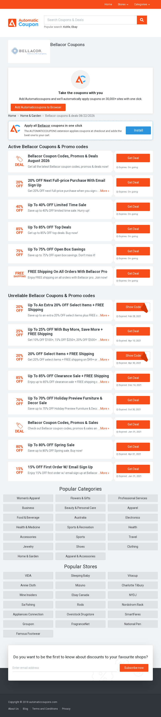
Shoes (80, 546)
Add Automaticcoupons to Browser (38, 107)
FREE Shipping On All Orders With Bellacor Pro (67, 271)
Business (28, 508)
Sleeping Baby (80, 575)
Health (133, 527)
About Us (13, 708)
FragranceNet (80, 624)
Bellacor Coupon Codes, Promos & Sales (63, 422)
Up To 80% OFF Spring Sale (51, 445)
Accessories (28, 537)
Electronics (133, 517)
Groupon (28, 624)
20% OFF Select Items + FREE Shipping (61, 354)
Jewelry (28, 546)
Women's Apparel (28, 498)
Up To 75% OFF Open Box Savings (56, 249)
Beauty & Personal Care (80, 508)
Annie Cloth (28, 585)
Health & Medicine (28, 527)
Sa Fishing (28, 604)
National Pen (132, 624)
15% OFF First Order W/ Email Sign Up (60, 467)
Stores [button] (122, 4)
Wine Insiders (28, 595)
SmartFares (133, 614)
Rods (80, 604)
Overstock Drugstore (80, 614)
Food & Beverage (28, 517)
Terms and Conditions (45, 708)
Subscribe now (134, 667)
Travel (133, 537)
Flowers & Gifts (80, 498)
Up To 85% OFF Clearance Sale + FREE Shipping (68, 376)
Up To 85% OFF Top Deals (49, 227)
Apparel (132, 508)
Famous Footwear (28, 633)
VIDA (28, 575)
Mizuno (80, 585)
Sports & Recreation (80, 527)
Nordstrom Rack (132, 604)
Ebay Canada (80, 595)
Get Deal (133, 158)
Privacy (66, 708)
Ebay (74, 26)
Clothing (132, 546)
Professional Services (132, 498)
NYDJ (132, 595)
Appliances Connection (28, 614)
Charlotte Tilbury (133, 585)
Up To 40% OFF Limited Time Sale (57, 205)
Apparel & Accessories (80, 556)
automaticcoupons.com (43, 702)
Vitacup (133, 575)
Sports (80, 537)
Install (138, 130)
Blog (25, 708)
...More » (103, 191)
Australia (80, 517)
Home (108, 4)
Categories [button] (140, 4)
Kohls (66, 26)
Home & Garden (30, 115)
